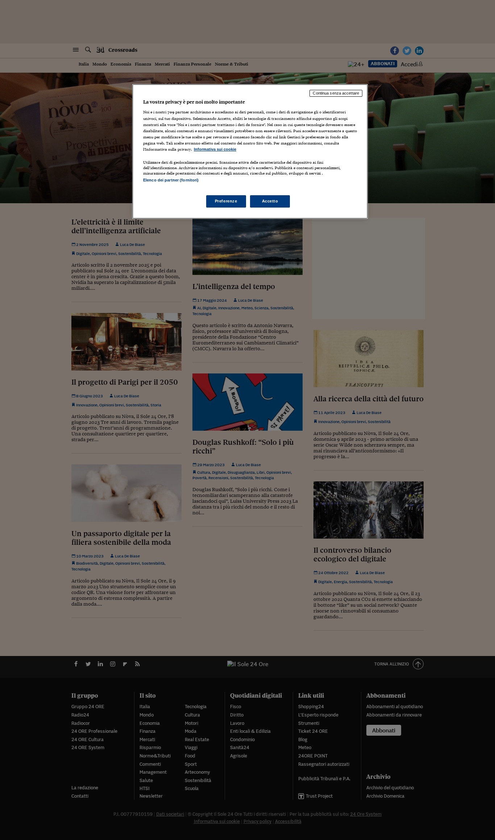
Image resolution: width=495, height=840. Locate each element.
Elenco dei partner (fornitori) (171, 180)
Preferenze (226, 201)
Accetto (270, 201)
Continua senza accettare (336, 93)
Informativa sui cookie (215, 149)
